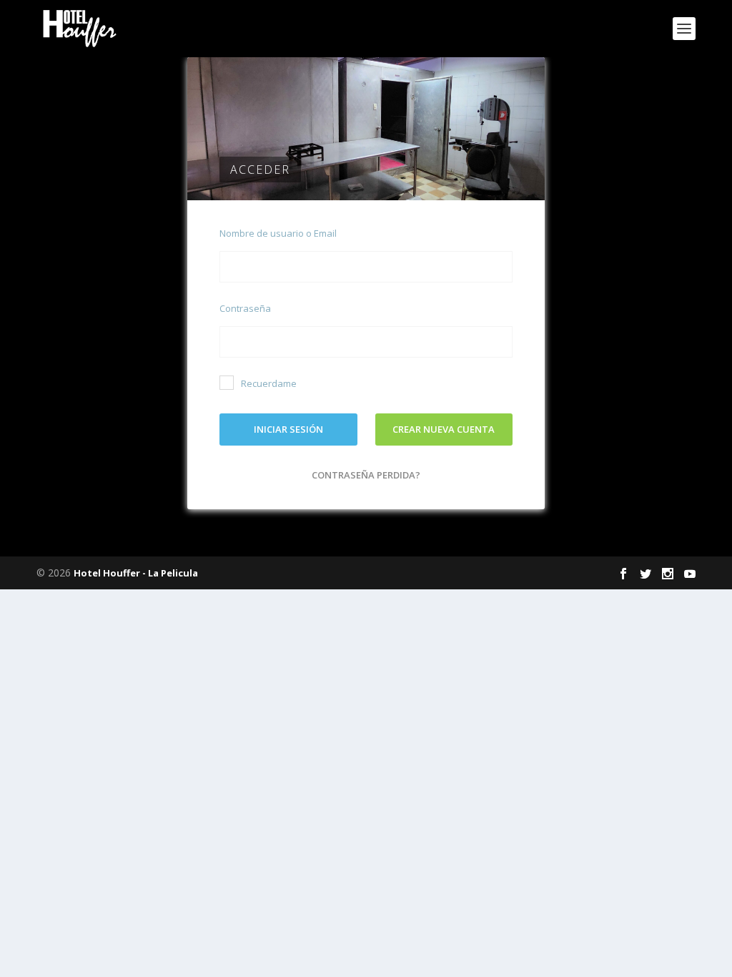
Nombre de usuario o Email (278, 233)
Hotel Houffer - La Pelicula (136, 572)
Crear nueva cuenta (443, 429)
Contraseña (245, 308)
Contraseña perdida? (366, 474)
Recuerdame (269, 383)
